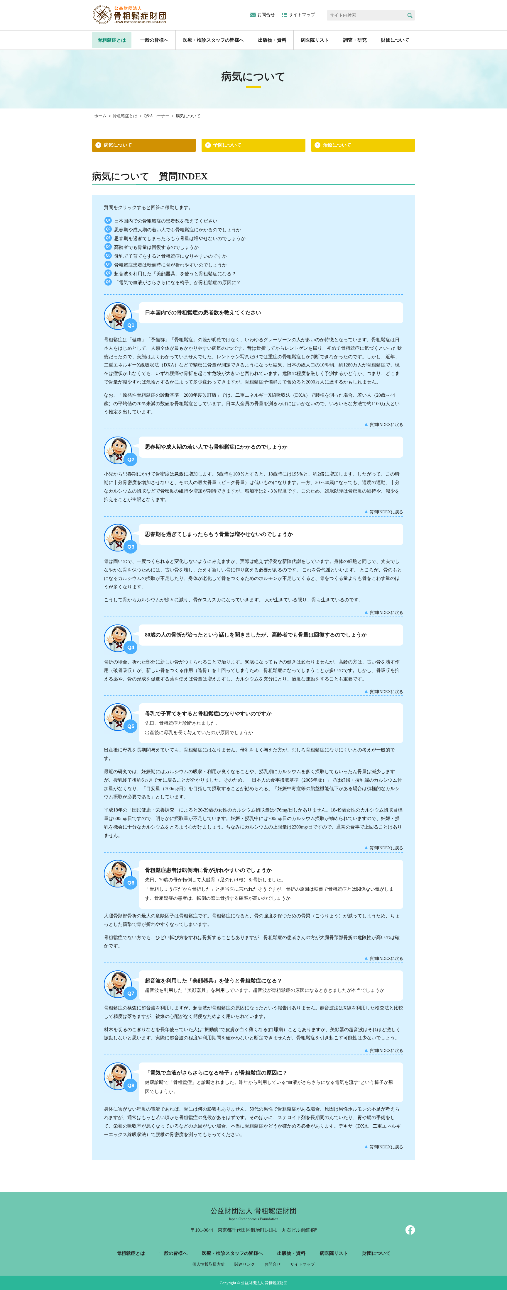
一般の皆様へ (154, 40)
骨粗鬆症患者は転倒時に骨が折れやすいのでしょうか (170, 264)
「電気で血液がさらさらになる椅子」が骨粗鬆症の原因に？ (177, 282)
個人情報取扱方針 (208, 1264)
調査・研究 (355, 40)
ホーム (100, 116)
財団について (395, 40)
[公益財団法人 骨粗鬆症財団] (130, 14)
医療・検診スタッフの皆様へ (213, 40)
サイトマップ (302, 14)
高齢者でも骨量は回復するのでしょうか (156, 247)
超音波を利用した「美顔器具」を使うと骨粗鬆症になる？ (175, 273)
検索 (410, 15)
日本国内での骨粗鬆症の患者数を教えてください (165, 220)
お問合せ (266, 14)
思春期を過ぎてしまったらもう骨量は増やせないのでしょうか (180, 238)
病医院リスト (315, 40)
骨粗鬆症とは (112, 40)
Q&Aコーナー (156, 116)
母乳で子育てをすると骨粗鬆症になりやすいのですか (170, 256)
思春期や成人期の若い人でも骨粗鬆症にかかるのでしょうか (177, 229)
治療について (337, 144)
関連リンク (244, 1264)
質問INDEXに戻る (386, 424)
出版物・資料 (272, 40)
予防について (227, 144)
